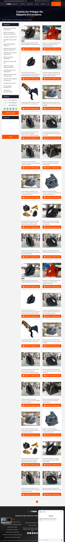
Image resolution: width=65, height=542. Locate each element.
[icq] (16, 109)
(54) (9, 71)
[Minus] (62, 512)
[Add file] (40, 540)
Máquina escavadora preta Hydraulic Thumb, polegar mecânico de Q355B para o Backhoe (50, 223)
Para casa (4, 19)
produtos (9, 19)
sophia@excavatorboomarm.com (43, 0)
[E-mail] (13, 109)
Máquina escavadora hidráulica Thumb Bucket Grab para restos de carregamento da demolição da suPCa (30, 252)
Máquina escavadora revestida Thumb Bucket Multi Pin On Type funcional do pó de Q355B (51, 104)
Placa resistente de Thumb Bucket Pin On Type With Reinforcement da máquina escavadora (51, 133)
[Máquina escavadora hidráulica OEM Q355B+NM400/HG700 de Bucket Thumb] (30, 33)
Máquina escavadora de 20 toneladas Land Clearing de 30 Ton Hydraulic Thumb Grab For (50, 163)
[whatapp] (10, 109)
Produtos (2, 3)
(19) (10, 40)
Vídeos (8, 3)
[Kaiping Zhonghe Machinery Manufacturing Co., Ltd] (32, 511)
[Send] (62, 540)
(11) (9, 45)
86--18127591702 (57, 0)
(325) (8, 91)
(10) (9, 83)
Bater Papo (56, 4)
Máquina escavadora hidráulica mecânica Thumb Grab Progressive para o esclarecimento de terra (51, 193)
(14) (10, 79)
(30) (9, 66)
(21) (10, 62)
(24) (10, 49)
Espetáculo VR (15, 3)
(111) (10, 29)
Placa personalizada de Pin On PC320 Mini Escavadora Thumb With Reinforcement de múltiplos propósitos (30, 133)
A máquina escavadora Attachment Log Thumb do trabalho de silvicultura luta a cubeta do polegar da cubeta (51, 74)
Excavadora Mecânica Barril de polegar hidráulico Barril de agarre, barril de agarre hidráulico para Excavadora (30, 223)
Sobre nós (22, 3)
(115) (10, 53)
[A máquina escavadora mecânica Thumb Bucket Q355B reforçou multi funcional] (30, 92)
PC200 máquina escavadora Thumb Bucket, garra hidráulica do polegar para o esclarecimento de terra (30, 193)
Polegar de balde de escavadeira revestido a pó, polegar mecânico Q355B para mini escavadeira (30, 163)
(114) (10, 36)
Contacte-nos (30, 3)
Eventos (36, 3)
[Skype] (7, 109)
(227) (10, 33)
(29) (8, 58)
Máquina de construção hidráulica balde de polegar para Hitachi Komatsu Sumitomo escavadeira (51, 44)
